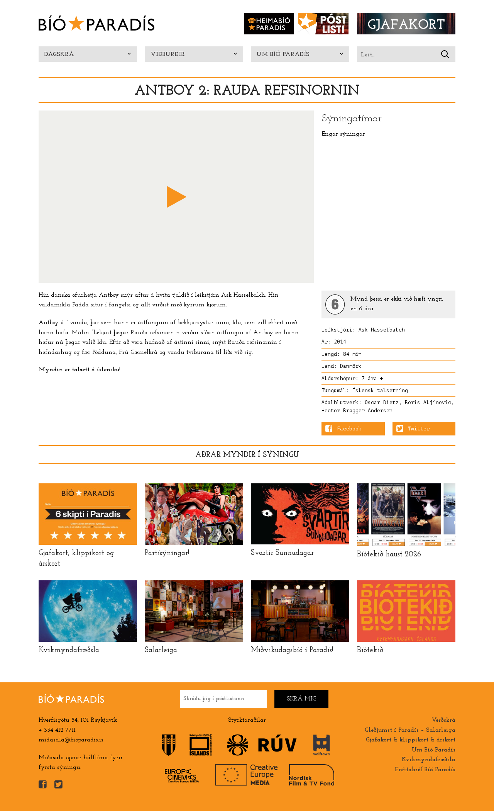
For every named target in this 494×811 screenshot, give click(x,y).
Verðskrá (443, 720)
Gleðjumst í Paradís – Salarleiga (410, 730)
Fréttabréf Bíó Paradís (425, 770)
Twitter (419, 429)
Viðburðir (168, 54)
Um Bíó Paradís (283, 54)
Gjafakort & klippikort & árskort (410, 740)
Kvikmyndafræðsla (428, 760)
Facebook (349, 429)
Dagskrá (59, 54)
